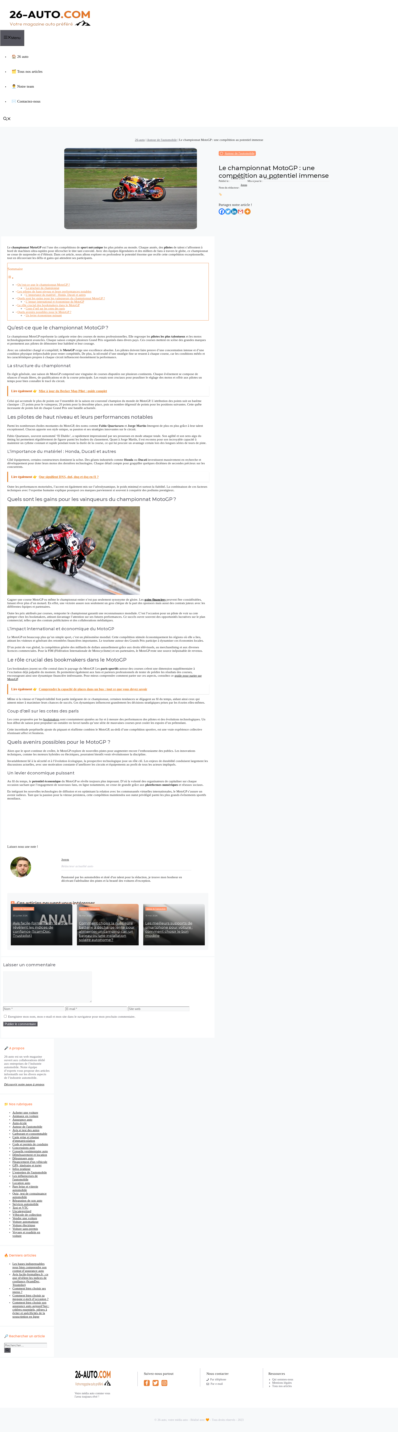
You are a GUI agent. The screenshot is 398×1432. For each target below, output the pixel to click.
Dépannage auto (23, 1158)
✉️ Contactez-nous (26, 101)
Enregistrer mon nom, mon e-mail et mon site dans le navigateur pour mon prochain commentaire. (71, 1016)
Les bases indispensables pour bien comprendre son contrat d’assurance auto (29, 1267)
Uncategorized (21, 1211)
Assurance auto (22, 1119)
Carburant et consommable (29, 1133)
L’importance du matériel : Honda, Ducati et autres (56, 294)
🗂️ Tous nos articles (27, 71)
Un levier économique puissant (44, 315)
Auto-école (19, 1123)
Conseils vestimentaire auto (30, 1151)
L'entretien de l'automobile (29, 1172)
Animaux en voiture (25, 1116)
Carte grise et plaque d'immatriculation (25, 1139)
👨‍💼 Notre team (23, 86)
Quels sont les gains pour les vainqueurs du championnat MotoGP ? (61, 298)
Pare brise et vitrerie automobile (25, 1188)
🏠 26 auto (20, 56)
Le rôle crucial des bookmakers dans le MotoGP (48, 305)
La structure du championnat (42, 288)
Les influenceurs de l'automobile (25, 1177)
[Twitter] (228, 211)
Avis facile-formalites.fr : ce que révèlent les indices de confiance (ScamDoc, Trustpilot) (40, 929)
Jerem (244, 184)
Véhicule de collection (26, 1214)
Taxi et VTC (20, 1207)
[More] (247, 211)
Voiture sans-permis (25, 1228)
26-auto (140, 140)
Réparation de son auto (27, 1200)
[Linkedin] (234, 211)
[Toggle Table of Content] (10, 278)
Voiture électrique (23, 1225)
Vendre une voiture (24, 1218)
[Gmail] (240, 211)
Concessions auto (23, 1147)
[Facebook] (222, 211)
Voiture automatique (25, 1221)
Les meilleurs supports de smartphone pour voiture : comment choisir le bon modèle (169, 929)
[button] (7, 119)
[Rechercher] (7, 1350)
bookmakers (51, 719)
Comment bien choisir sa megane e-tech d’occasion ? (30, 1297)
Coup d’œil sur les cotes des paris (45, 308)
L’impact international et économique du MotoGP (55, 301)
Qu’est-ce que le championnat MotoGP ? (43, 284)
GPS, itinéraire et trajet (26, 1165)
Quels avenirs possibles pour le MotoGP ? (44, 312)
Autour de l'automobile (162, 140)
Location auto (21, 1183)
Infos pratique (21, 1169)
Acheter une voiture (25, 1112)
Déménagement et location (29, 1154)
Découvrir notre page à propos (24, 1084)
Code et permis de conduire (30, 1144)
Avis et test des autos (25, 1130)
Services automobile (25, 1204)
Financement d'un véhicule (29, 1162)
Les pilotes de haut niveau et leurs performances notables (54, 291)
